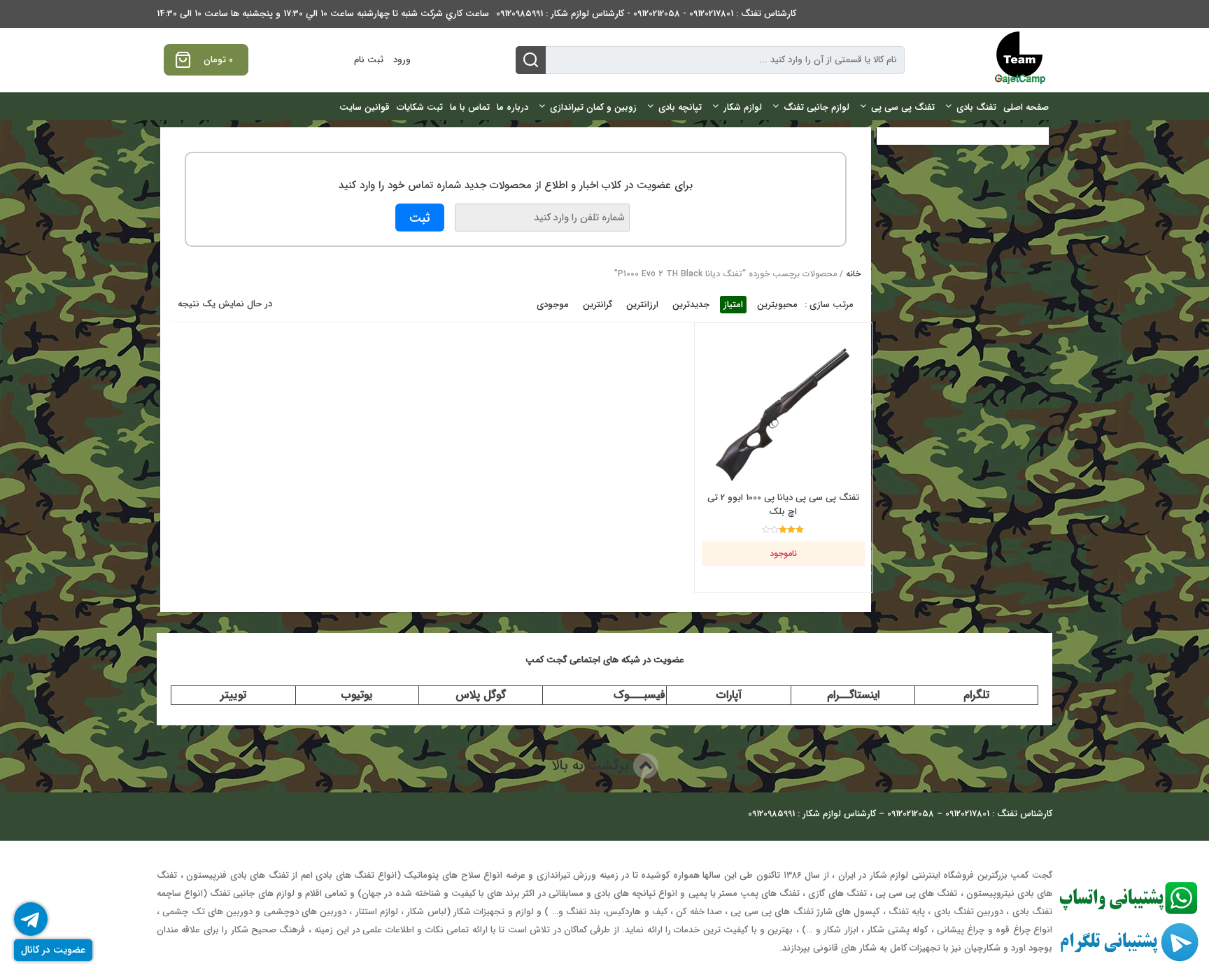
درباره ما (512, 107)
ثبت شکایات (420, 107)
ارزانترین (642, 304)
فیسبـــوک (639, 695)
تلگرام (976, 695)
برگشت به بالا (592, 765)
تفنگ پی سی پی (903, 107)
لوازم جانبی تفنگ (816, 107)
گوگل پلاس (480, 695)
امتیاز (733, 304)
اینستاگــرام (853, 695)
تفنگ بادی (976, 107)
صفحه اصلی (1026, 107)
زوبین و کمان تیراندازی (593, 107)
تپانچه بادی (680, 107)
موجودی (553, 304)
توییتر (233, 695)
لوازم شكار (742, 107)
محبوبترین (777, 304)
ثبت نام (368, 59)
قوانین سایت (364, 107)
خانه (853, 273)
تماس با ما (470, 107)
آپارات (729, 695)
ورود (402, 59)
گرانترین (597, 304)
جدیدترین (690, 304)
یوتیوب (356, 695)
